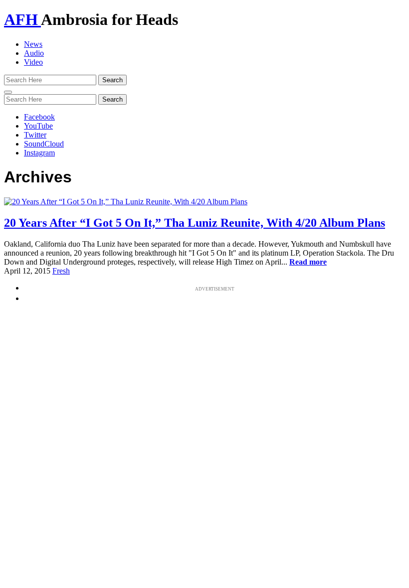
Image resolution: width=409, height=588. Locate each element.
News (33, 44)
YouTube (38, 126)
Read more (308, 262)
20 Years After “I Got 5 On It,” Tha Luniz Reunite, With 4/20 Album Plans (194, 222)
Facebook (39, 117)
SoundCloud (44, 144)
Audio (34, 53)
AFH (22, 19)
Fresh (61, 271)
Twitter (35, 135)
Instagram (39, 152)
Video (33, 62)
